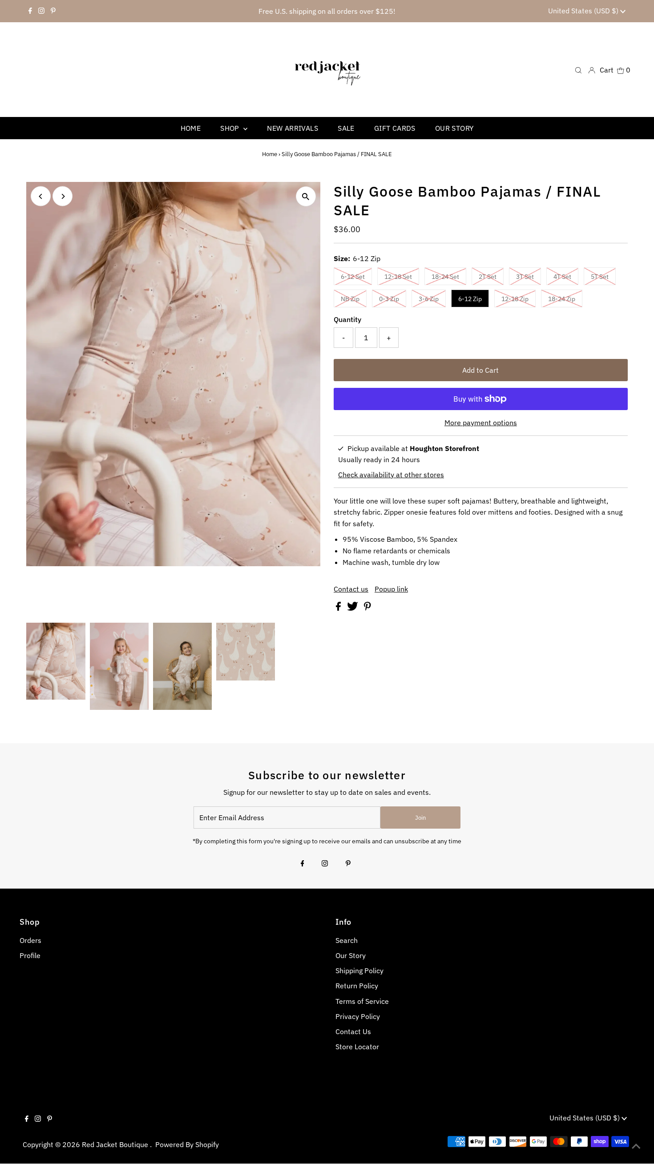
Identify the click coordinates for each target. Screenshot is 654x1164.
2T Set (488, 277)
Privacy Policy (357, 1016)
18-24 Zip (561, 299)
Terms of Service (362, 1001)
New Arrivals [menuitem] (292, 128)
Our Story (350, 955)
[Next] (62, 196)
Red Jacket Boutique (116, 1144)
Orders (30, 940)
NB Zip (350, 299)
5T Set (600, 277)
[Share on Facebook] (339, 608)
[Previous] (41, 196)
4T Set (562, 277)
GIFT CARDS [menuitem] (395, 128)
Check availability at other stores (391, 474)
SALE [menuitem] (346, 128)
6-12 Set (353, 277)
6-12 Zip (470, 299)
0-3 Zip (389, 299)
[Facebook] (30, 11)
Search (346, 940)
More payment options (480, 422)
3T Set (525, 277)
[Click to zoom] (306, 196)
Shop (230, 128)
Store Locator (357, 1046)
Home (269, 154)
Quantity (347, 319)
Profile (30, 955)
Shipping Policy (359, 970)
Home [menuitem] (191, 128)
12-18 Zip (515, 299)
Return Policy (356, 985)
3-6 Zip (429, 299)
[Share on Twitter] (353, 608)
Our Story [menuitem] (454, 128)
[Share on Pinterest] (367, 608)
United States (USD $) (584, 10)
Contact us (351, 588)
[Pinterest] (53, 11)
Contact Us (353, 1031)
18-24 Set (445, 277)
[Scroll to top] (636, 1146)
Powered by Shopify (187, 1144)
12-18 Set (398, 277)
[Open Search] (578, 69)
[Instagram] (41, 11)
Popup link (391, 588)
